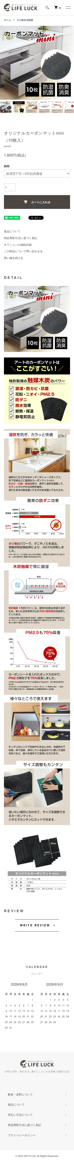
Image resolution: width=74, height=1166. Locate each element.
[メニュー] (68, 7)
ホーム (7, 19)
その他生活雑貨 (25, 19)
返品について (12, 231)
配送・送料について (20, 1094)
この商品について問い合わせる (23, 251)
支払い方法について (20, 1115)
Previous (4, 62)
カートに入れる (41, 202)
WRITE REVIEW (35, 925)
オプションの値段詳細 (18, 245)
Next (69, 62)
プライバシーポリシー (22, 1135)
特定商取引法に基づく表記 (20, 238)
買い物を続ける (13, 258)
